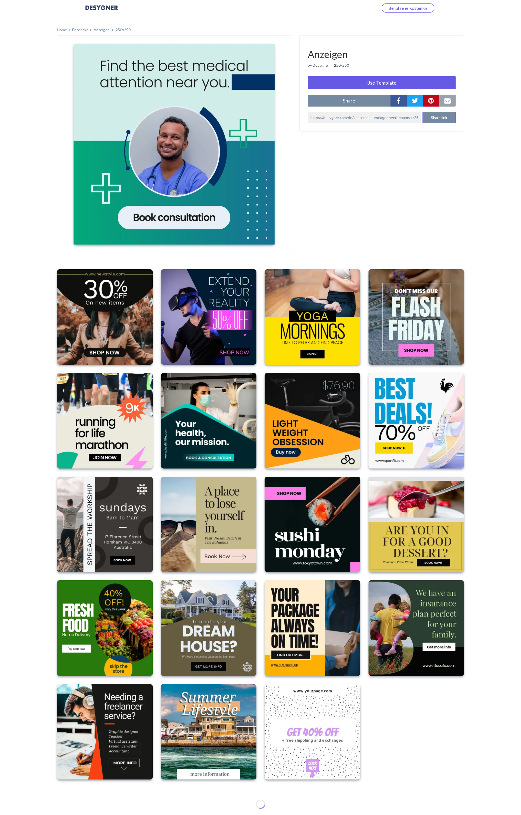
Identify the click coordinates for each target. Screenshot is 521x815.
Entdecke (80, 29)
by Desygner (318, 65)
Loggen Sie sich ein (355, 8)
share (349, 101)
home (62, 29)
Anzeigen (102, 29)
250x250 (123, 29)
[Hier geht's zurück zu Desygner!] (101, 11)
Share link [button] (439, 117)
